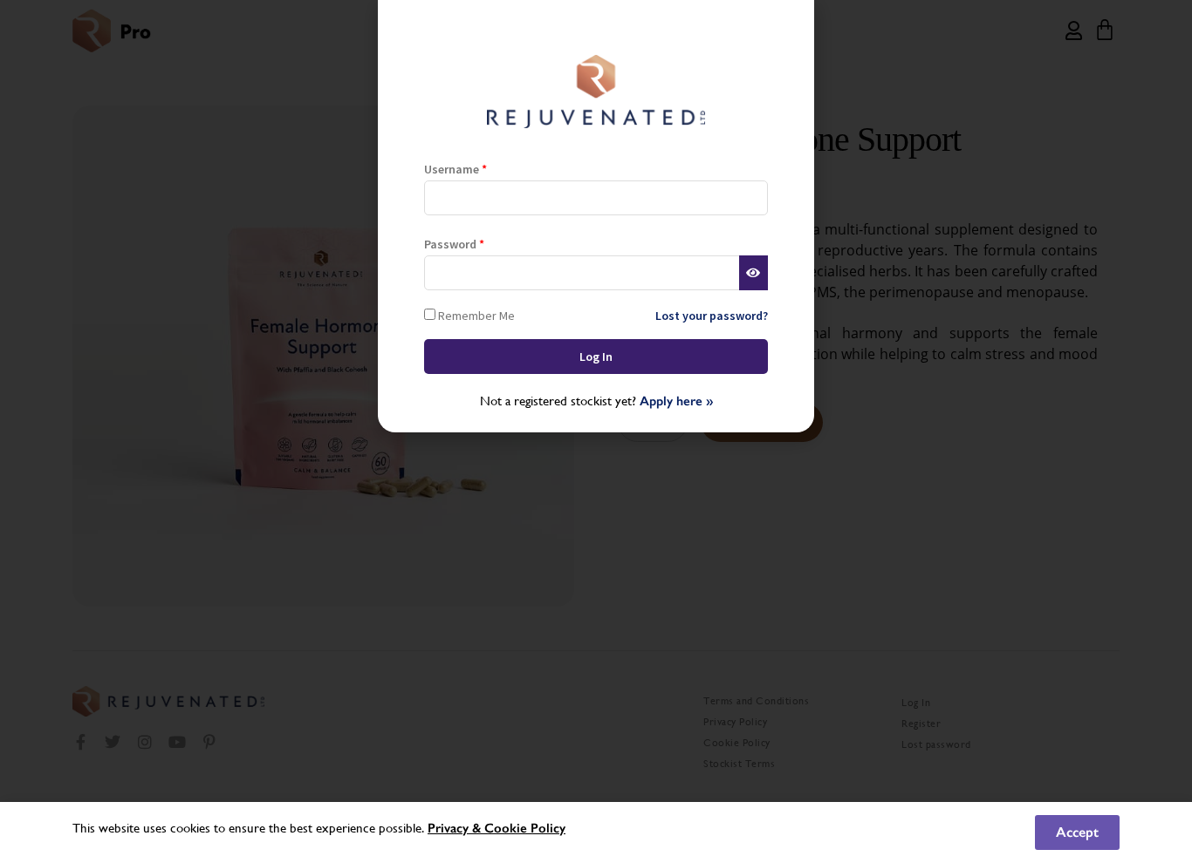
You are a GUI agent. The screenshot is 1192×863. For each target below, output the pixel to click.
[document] (596, 431)
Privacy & (456, 828)
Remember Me (475, 315)
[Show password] (753, 272)
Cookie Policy (524, 828)
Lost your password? (711, 315)
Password (454, 244)
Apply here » (676, 401)
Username (455, 169)
